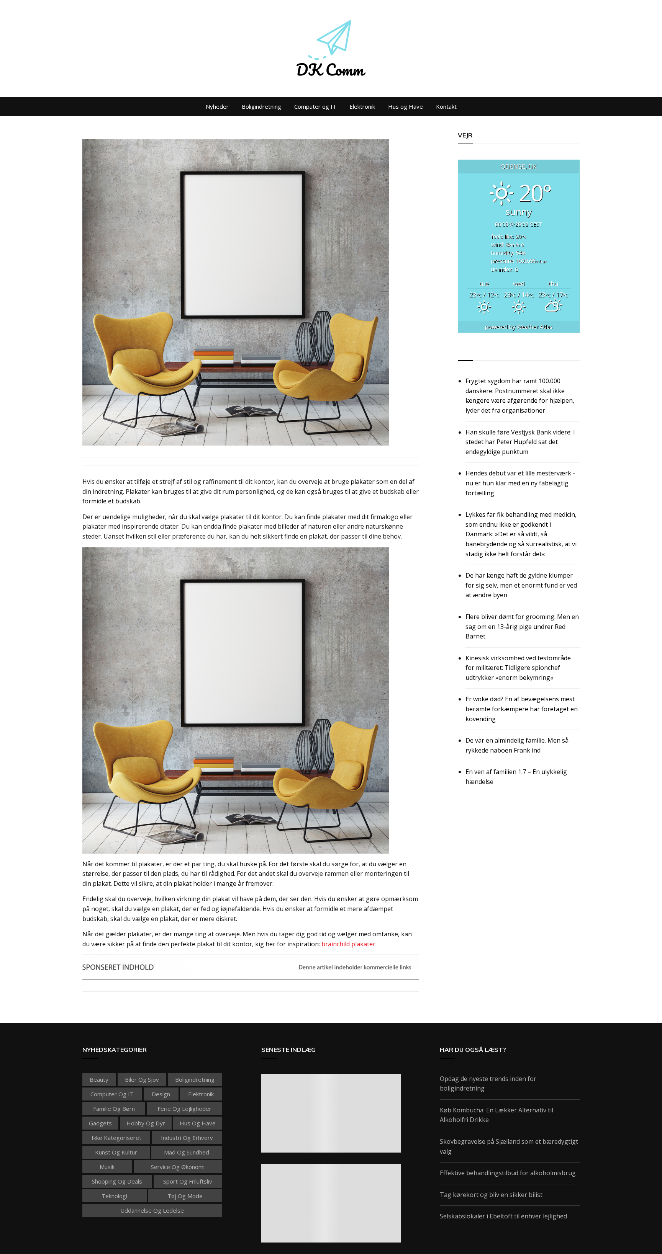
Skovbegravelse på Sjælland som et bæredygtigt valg (509, 1146)
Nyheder (217, 106)
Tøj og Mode (185, 1196)
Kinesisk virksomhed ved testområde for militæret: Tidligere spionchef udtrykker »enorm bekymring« (518, 668)
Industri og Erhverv (187, 1137)
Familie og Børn (114, 1108)
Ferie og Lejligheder (184, 1108)
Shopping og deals (117, 1181)
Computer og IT (315, 106)
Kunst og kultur (116, 1152)
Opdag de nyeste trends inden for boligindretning (488, 1083)
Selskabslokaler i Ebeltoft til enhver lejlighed (503, 1216)
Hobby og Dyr (145, 1123)
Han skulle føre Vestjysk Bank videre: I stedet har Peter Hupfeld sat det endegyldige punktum (520, 442)
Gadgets (100, 1123)
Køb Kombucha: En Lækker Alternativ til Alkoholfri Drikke (496, 1115)
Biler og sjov (142, 1079)
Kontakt (446, 106)
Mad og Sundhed (186, 1152)
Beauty (99, 1079)
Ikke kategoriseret (116, 1137)
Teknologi (114, 1196)
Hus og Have (405, 106)
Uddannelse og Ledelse (152, 1210)
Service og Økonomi (178, 1167)
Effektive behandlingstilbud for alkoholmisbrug (508, 1173)
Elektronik (362, 106)
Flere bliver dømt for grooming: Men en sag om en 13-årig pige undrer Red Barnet (522, 626)
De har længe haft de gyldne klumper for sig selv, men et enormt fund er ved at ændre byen (521, 585)
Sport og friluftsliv (187, 1181)
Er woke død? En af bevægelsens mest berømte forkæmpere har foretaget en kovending (521, 709)
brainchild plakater (348, 944)
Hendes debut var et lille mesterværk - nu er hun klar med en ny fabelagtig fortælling (520, 483)
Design (161, 1094)
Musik (107, 1167)
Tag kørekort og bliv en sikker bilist (491, 1194)
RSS (464, 352)
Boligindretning (261, 106)
